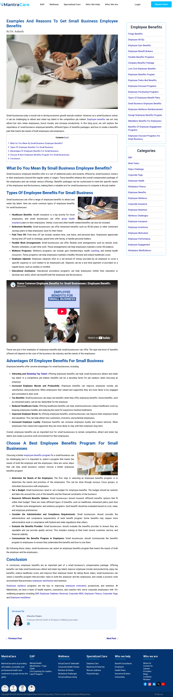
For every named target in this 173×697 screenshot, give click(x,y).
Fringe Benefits (135, 34)
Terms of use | (61, 694)
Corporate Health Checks (68, 667)
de (158, 694)
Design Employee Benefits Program (145, 115)
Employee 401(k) (136, 39)
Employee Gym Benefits (139, 45)
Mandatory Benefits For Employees (145, 121)
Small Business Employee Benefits (144, 103)
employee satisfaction (43, 580)
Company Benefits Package (141, 63)
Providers (147, 671)
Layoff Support (36, 674)
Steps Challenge (136, 169)
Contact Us (148, 666)
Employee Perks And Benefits (142, 80)
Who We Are (111, 4)
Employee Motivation (138, 233)
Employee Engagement (139, 244)
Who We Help (93, 4)
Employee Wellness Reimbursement (145, 109)
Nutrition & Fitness (66, 670)
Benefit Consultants (123, 663)
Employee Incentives (138, 227)
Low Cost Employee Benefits (142, 68)
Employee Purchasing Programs (143, 92)
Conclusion (14, 158)
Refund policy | (73, 694)
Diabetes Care (92, 663)
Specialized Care (72, 4)
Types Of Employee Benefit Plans (144, 97)
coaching (95, 250)
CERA (32, 669)
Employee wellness (16, 585)
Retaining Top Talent (37, 374)
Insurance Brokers (122, 674)
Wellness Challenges (138, 215)
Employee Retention (137, 210)
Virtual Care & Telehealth (68, 663)
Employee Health (136, 181)
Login (138, 4)
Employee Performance (139, 239)
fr (155, 694)
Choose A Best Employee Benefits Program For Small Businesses (38, 155)
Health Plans (120, 670)
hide (66, 137)
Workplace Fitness (137, 186)
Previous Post (14, 638)
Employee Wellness (137, 198)
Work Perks (133, 163)
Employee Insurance (137, 221)
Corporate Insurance (137, 204)
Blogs (145, 674)
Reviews (146, 679)
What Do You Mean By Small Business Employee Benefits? (35, 143)
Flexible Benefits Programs (141, 57)
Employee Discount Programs (142, 86)
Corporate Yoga (135, 175)
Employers (119, 667)
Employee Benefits (137, 192)
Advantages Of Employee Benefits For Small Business (33, 151)
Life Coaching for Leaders (41, 671)
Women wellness (93, 670)
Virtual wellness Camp (67, 677)
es (162, 694)
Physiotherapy (92, 674)
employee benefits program (37, 455)
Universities (120, 677)
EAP (42, 4)
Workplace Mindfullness (139, 250)
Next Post (113, 638)
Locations (147, 677)
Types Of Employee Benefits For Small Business (30, 147)
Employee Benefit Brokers (140, 51)
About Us (147, 663)
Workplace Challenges (67, 674)
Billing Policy (85, 694)
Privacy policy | (48, 694)
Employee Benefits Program (141, 74)
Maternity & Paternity (95, 667)
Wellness (54, 4)
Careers (146, 669)
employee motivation (76, 585)
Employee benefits (96, 119)
